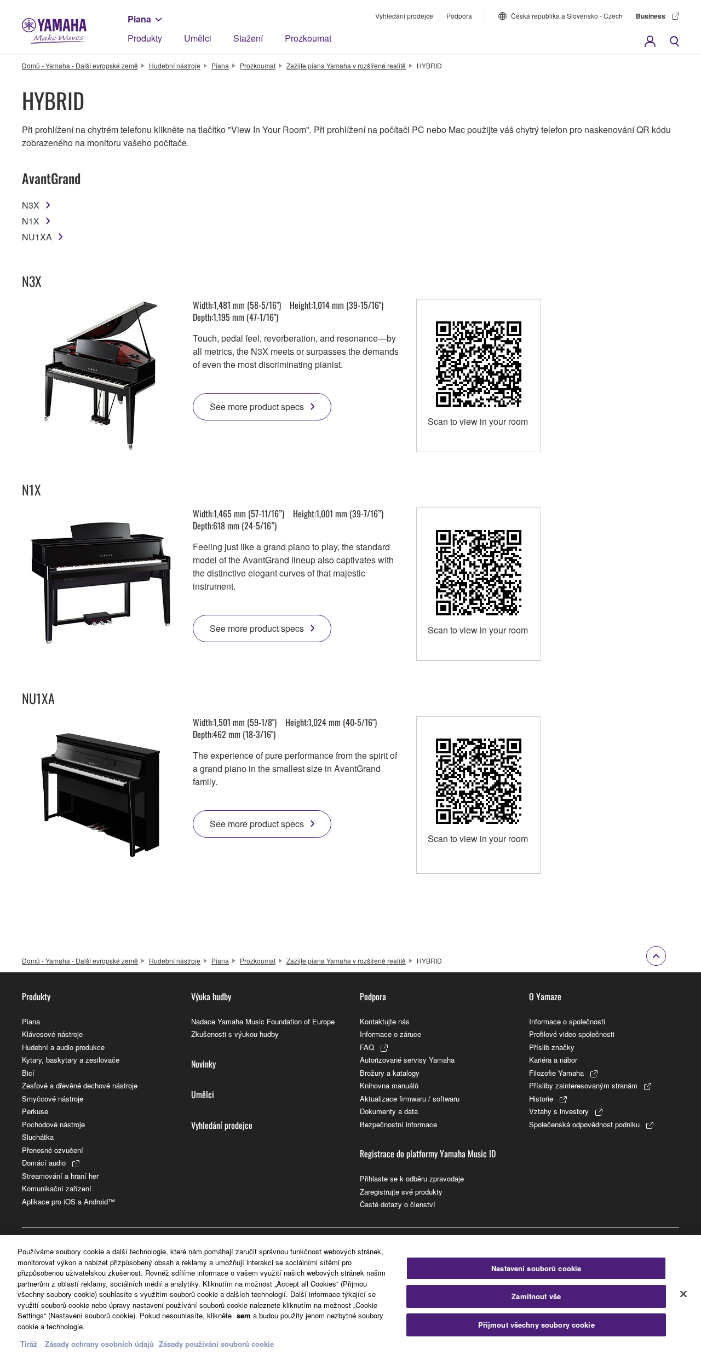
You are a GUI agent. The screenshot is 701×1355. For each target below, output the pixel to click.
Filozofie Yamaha (556, 1073)
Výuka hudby (211, 996)
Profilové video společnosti (571, 1034)
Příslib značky (551, 1047)
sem (244, 1315)
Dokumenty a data (389, 1111)
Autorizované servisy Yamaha (407, 1059)
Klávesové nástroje (52, 1034)
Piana (139, 19)
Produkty (145, 38)
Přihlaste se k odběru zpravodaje (412, 1178)
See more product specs (257, 406)
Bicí (28, 1073)
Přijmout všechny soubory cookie (536, 1324)
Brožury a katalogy (390, 1073)
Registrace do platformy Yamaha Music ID (428, 1153)
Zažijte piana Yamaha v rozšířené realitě (346, 65)
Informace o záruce (390, 1034)
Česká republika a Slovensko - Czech (567, 15)
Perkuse (35, 1111)
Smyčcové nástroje (52, 1098)
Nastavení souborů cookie (536, 1268)
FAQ (367, 1047)
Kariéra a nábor (553, 1059)
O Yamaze (545, 996)
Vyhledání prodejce (404, 15)
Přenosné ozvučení (52, 1150)
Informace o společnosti (567, 1021)
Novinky (203, 1063)
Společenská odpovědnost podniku (584, 1124)
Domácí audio (44, 1162)
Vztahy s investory (559, 1111)
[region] (350, 1295)
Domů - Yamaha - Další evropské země (80, 65)
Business (650, 16)
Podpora (459, 15)
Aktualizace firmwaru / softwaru (409, 1098)
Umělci (197, 38)
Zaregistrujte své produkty (401, 1191)
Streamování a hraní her (60, 1176)
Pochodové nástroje (53, 1124)
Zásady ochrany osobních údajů (99, 1344)
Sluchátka (38, 1137)
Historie (541, 1098)
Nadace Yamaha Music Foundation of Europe (263, 1021)
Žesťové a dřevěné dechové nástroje (79, 1085)
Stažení (248, 38)
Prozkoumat (308, 38)
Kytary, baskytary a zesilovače (70, 1059)
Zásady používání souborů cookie (216, 1344)
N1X (30, 221)
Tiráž (28, 1344)
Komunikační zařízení (56, 1188)
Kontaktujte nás (385, 1021)
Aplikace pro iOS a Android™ (68, 1201)
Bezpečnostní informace (398, 1124)
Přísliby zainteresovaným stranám (583, 1085)
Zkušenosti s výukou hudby (235, 1034)
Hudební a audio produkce (63, 1047)
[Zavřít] (683, 1294)
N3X (30, 205)
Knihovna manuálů (389, 1085)
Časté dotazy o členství (397, 1204)
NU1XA (37, 236)
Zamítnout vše (536, 1296)
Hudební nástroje (174, 65)
